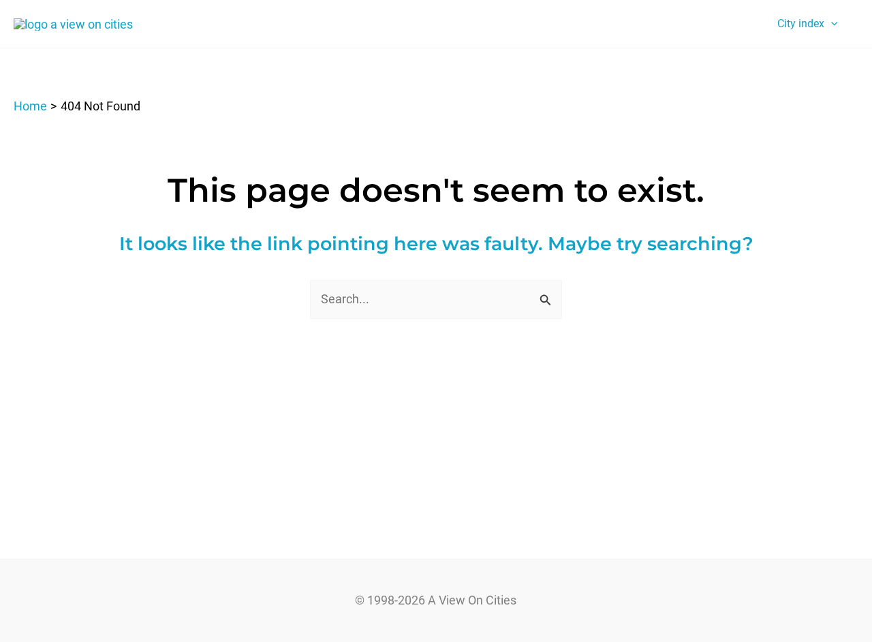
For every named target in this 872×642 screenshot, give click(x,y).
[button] (831, 24)
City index (800, 23)
